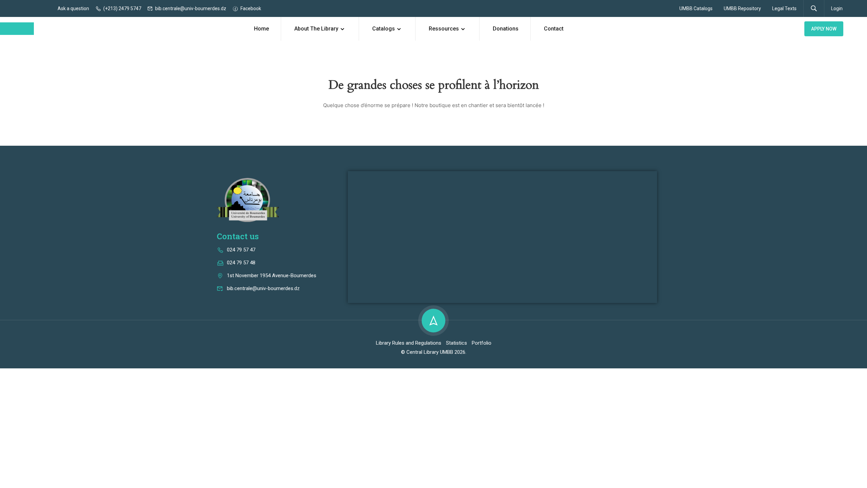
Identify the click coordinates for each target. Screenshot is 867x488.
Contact (554, 28)
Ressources (444, 28)
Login (837, 8)
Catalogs (383, 28)
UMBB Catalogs (696, 8)
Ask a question (73, 8)
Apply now (824, 29)
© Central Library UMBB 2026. (433, 352)
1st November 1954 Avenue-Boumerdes (271, 275)
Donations (506, 28)
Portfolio (481, 343)
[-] (17, 28)
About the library (316, 28)
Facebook (250, 8)
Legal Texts (784, 8)
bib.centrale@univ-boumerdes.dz (190, 8)
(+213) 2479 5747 (122, 8)
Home (261, 28)
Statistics (456, 343)
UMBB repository (742, 8)
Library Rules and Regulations (408, 343)
